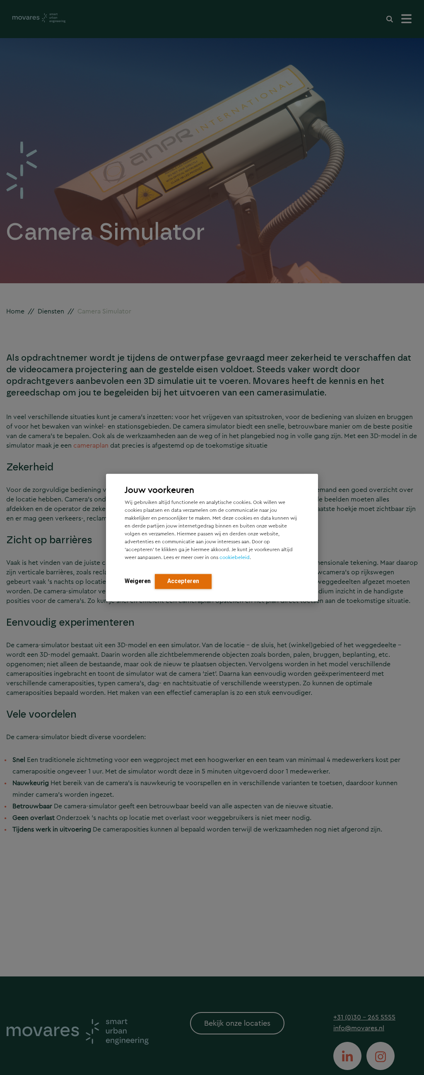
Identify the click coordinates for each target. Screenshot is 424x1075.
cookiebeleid (234, 557)
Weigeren (138, 581)
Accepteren (183, 581)
